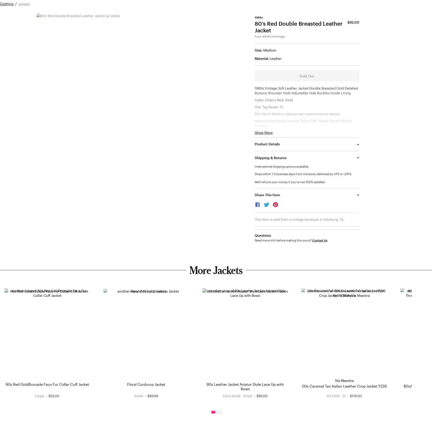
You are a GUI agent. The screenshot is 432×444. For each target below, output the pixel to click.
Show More (264, 132)
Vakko (259, 17)
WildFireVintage (273, 36)
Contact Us (319, 240)
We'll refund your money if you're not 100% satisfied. (290, 182)
